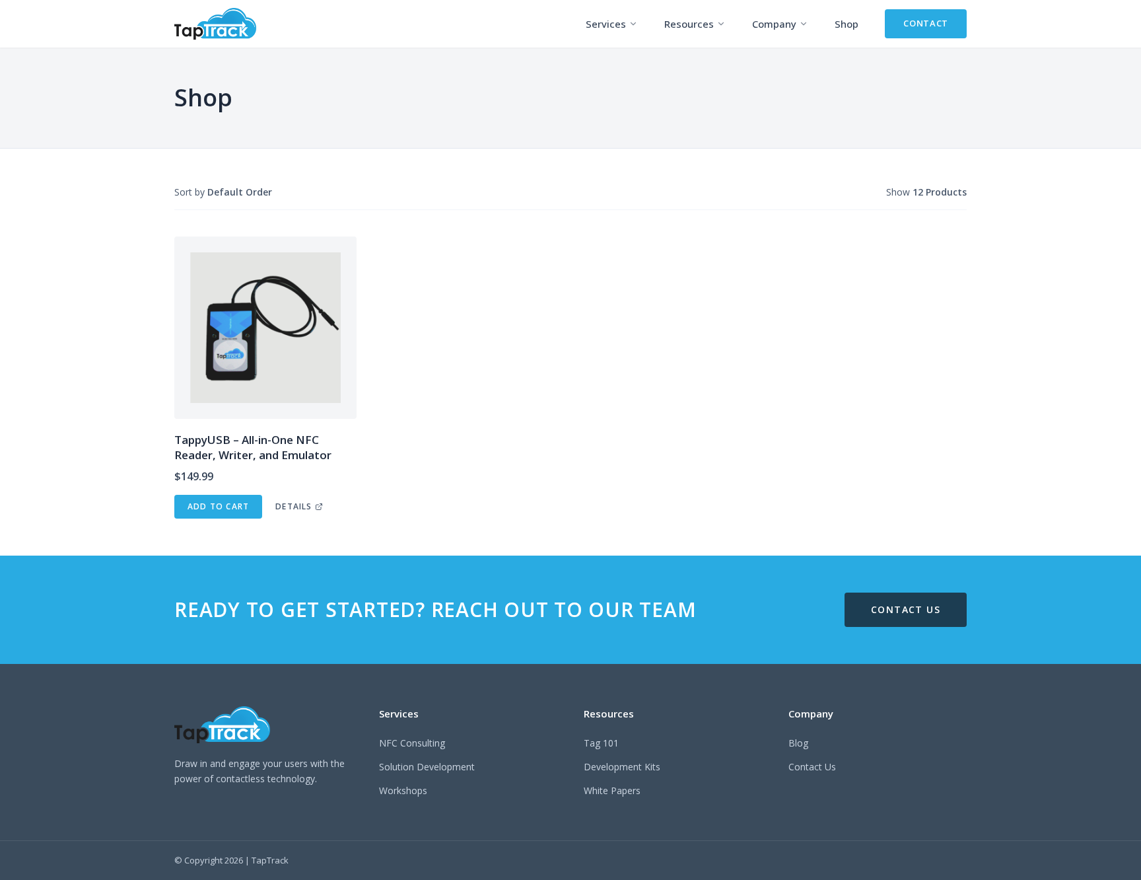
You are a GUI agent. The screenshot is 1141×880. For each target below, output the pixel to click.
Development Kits (622, 766)
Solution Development (427, 766)
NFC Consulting (412, 743)
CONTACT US (905, 609)
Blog (798, 743)
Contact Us (812, 766)
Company (774, 23)
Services (606, 23)
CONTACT (925, 23)
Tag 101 (601, 743)
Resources (689, 23)
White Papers (612, 790)
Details (293, 506)
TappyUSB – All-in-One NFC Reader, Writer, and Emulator (252, 447)
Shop (846, 23)
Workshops (403, 790)
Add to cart (218, 506)
